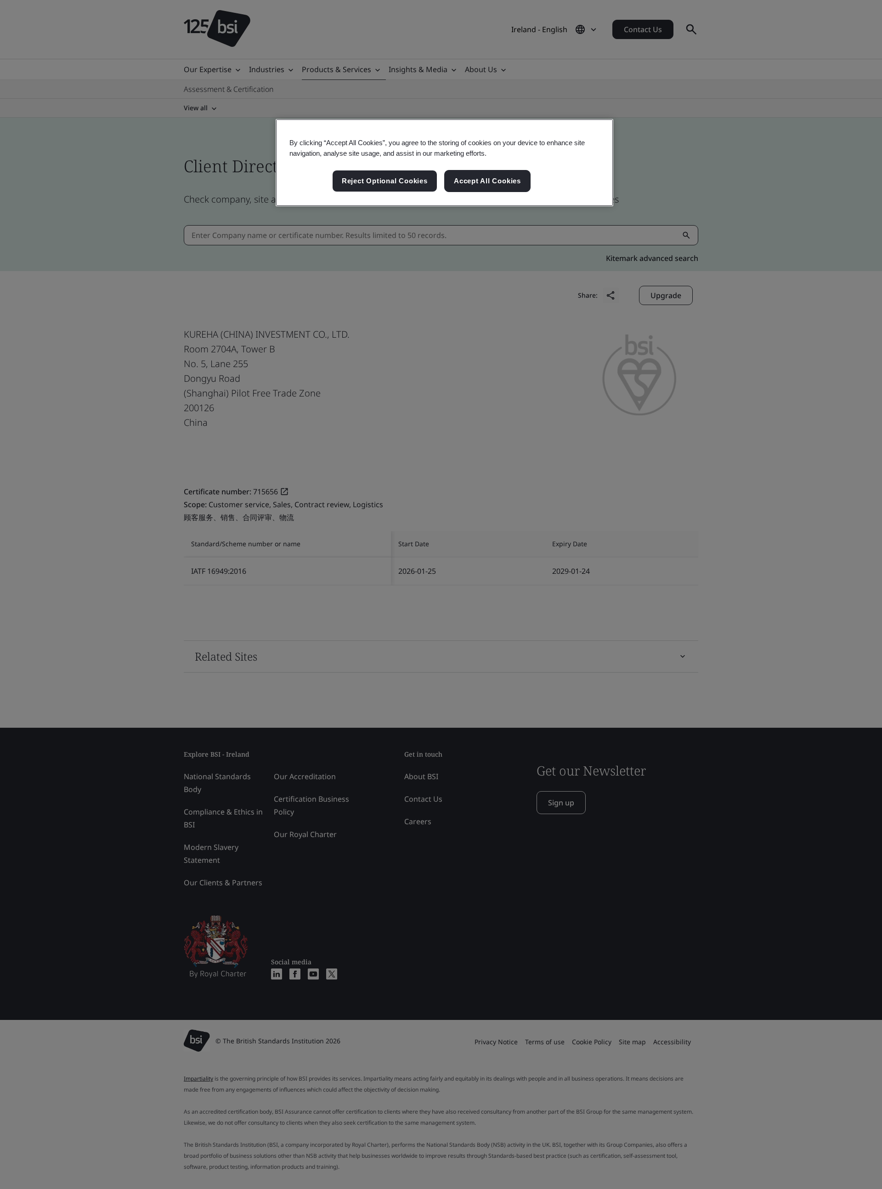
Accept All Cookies (487, 181)
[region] (444, 162)
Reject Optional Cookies (385, 181)
